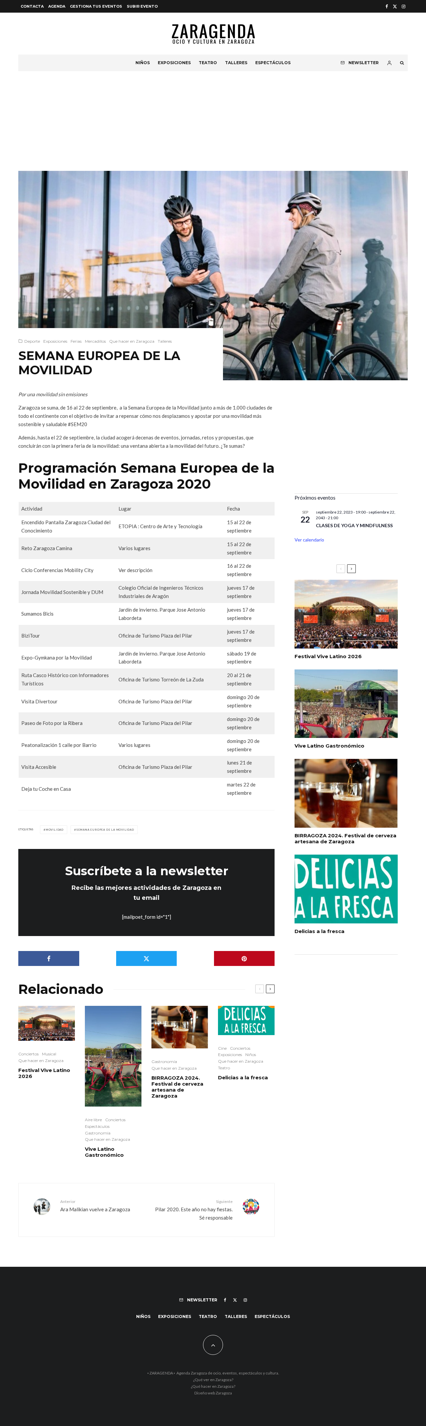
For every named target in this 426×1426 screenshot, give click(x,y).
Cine (222, 1048)
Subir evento (142, 6)
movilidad (55, 829)
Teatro (208, 62)
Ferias (76, 341)
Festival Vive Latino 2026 (44, 1073)
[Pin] (244, 958)
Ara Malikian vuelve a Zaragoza (95, 1205)
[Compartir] (48, 958)
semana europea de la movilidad (105, 829)
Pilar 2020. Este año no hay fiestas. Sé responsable (194, 1209)
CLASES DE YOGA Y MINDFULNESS (354, 525)
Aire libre (93, 1119)
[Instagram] (403, 6)
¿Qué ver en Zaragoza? (213, 1379)
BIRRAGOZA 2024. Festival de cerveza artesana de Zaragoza (177, 1087)
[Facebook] (386, 6)
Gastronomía (97, 1132)
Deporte (32, 341)
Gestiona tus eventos (96, 6)
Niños (142, 62)
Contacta (32, 6)
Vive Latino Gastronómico (104, 1152)
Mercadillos (95, 341)
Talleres (236, 62)
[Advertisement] (213, 121)
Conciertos (28, 1053)
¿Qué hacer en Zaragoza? (213, 1386)
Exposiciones (174, 62)
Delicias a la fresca (243, 1078)
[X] (394, 6)
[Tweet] (146, 958)
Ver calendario (309, 539)
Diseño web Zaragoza (213, 1392)
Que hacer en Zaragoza (131, 341)
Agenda (56, 6)
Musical (49, 1053)
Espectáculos (273, 62)
